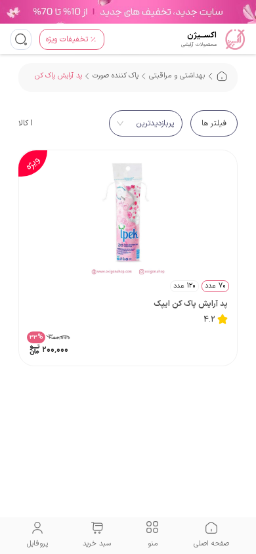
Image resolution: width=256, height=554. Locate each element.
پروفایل (37, 543)
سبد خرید (97, 543)
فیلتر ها (214, 123)
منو (153, 543)
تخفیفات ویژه (67, 39)
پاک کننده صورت (116, 75)
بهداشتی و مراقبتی (177, 75)
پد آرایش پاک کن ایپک (191, 304)
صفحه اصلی (211, 543)
